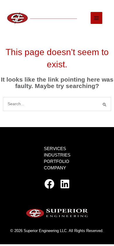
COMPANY (55, 168)
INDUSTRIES (57, 155)
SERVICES (55, 148)
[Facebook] (49, 184)
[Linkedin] (65, 184)
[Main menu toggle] (97, 18)
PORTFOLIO (56, 161)
